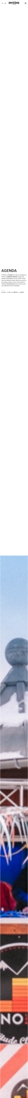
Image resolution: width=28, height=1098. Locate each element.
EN (5, 3)
